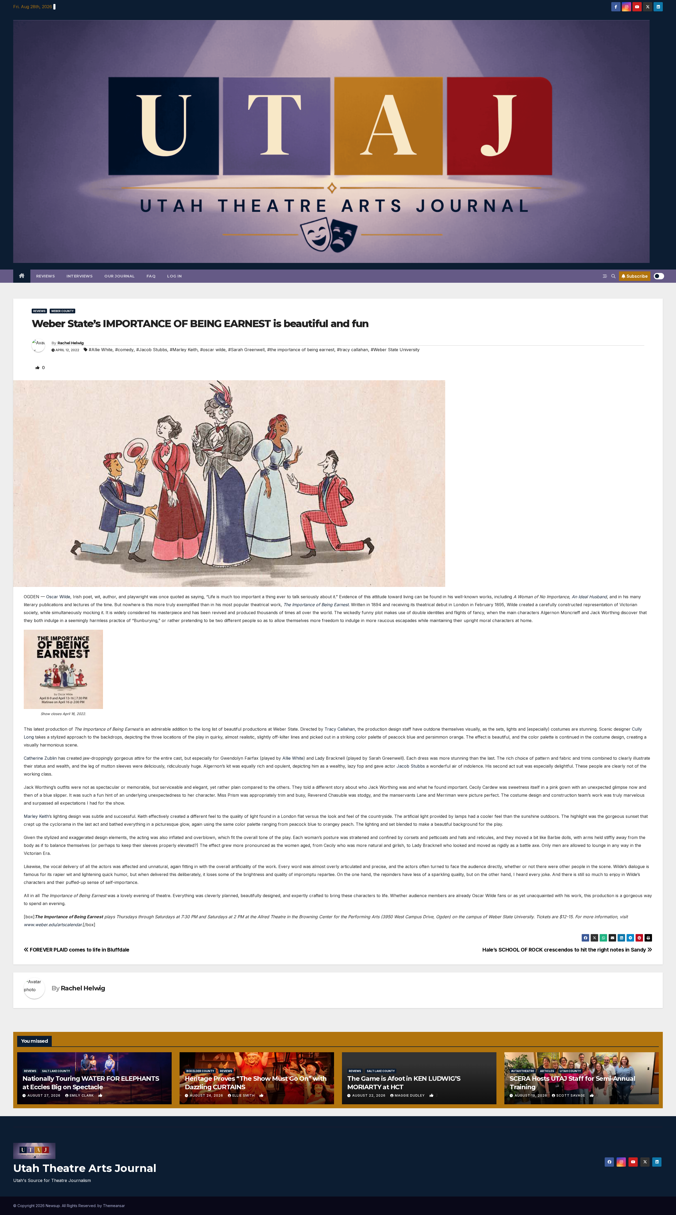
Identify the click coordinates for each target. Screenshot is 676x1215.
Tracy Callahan (340, 729)
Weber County (62, 311)
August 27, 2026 (44, 1095)
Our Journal (119, 276)
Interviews (80, 276)
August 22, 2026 (369, 1095)
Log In (174, 276)
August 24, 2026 (207, 1095)
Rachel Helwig (71, 343)
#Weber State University (395, 349)
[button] (613, 276)
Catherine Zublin (40, 758)
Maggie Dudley (410, 1095)
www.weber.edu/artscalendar (53, 924)
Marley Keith (36, 816)
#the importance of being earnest (300, 349)
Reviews (45, 276)
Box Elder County (200, 1071)
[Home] (21, 276)
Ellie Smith (244, 1095)
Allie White (292, 758)
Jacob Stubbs (411, 766)
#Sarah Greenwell (246, 349)
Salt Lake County (56, 1071)
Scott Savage (571, 1095)
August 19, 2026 (531, 1095)
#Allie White (100, 349)
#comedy (124, 349)
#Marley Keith (184, 349)
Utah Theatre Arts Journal (84, 1168)
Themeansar (114, 1205)
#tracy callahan (352, 349)
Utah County (570, 1071)
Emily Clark (82, 1095)
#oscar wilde (213, 349)
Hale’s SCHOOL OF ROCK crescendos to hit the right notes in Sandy (564, 950)
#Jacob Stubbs (151, 349)
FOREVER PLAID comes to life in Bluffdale (79, 950)
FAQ (151, 276)
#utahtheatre (522, 1071)
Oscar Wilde (58, 596)
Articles (547, 1071)
